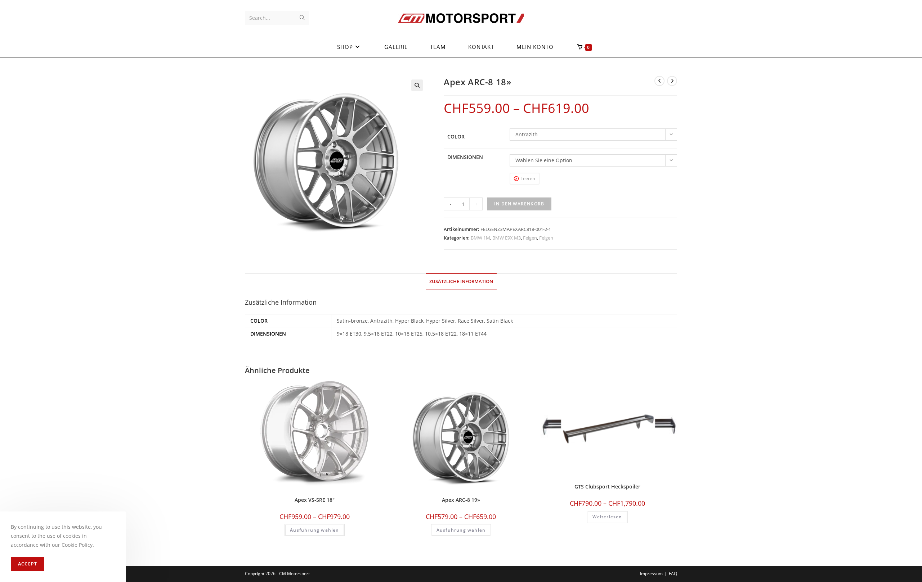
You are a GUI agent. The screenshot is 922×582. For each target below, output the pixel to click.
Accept (27, 564)
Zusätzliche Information (461, 281)
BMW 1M (480, 238)
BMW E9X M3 (506, 238)
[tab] (461, 282)
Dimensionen (465, 157)
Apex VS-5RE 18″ (315, 499)
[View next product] (672, 81)
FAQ (673, 573)
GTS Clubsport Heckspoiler (607, 486)
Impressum (651, 573)
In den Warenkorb (519, 204)
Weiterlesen (607, 517)
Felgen (530, 238)
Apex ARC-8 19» (461, 499)
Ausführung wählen (314, 530)
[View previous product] (659, 81)
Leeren (527, 178)
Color (456, 136)
